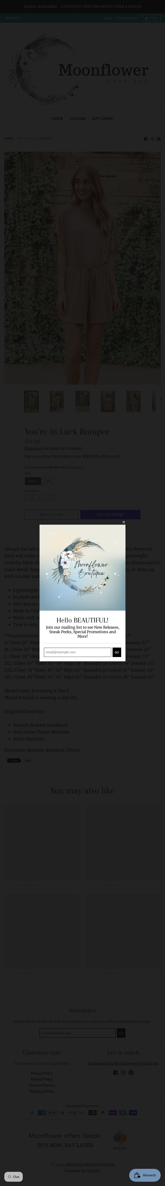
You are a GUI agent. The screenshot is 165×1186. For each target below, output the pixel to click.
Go (117, 652)
